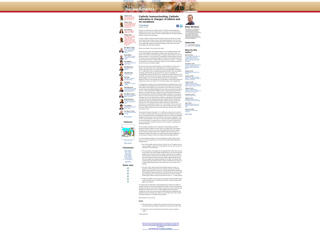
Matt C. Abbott (128, 150)
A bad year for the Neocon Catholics (191, 110)
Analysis (131, 11)
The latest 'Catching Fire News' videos (130, 63)
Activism (153, 11)
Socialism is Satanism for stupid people (129, 79)
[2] (165, 95)
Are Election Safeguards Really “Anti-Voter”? (130, 96)
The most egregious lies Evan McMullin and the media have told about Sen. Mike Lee (130, 25)
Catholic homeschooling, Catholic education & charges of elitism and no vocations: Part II (193, 84)
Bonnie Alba (128, 154)
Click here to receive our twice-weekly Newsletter (183, 1)
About (160, 11)
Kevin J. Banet (128, 156)
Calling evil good (128, 74)
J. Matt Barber (128, 158)
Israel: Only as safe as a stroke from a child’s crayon (129, 57)
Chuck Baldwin (128, 155)
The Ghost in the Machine (128, 69)
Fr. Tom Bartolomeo (128, 159)
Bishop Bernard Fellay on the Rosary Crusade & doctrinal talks (192, 104)
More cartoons (128, 143)
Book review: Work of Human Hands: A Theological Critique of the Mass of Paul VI (193, 77)
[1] (143, 90)
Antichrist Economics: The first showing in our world (130, 102)
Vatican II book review (190, 95)
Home (125, 11)
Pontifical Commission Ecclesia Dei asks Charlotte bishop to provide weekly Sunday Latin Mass (193, 66)
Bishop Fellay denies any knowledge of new (192, 99)
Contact (166, 11)
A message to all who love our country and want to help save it (129, 18)
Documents (145, 11)
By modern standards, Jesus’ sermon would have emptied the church (129, 50)
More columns (128, 116)
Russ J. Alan (128, 153)
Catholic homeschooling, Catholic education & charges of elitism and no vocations (193, 90)
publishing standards (165, 228)
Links (138, 11)
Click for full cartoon (128, 140)
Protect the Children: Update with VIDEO (129, 31)
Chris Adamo (128, 151)
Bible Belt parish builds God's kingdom (192, 72)
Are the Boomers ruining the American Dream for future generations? (130, 90)
